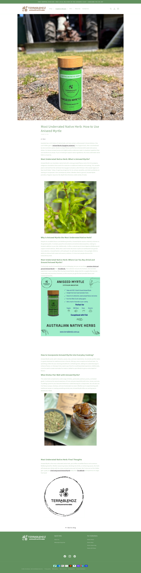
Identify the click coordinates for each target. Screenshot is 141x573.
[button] (51, 9)
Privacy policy (48, 568)
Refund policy (55, 568)
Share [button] (44, 139)
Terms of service (63, 568)
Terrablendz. (62, 269)
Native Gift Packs (91, 548)
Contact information (80, 568)
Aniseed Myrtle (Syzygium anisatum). (64, 145)
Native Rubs (90, 542)
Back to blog (72, 528)
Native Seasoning (91, 545)
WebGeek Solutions (39, 568)
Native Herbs (90, 539)
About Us (56, 539)
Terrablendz (80, 470)
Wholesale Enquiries (59, 542)
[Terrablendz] (64, 517)
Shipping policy (71, 568)
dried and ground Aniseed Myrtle (60, 470)
